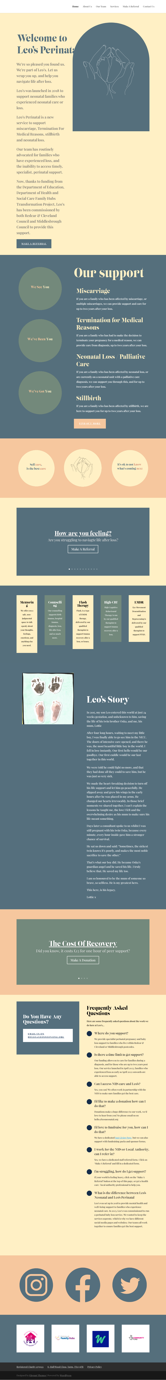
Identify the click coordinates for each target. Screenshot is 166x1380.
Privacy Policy (94, 1366)
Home (75, 6)
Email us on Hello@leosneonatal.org (46, 1035)
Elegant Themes (37, 1375)
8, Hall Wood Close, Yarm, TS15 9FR (65, 1366)
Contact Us (148, 6)
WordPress (65, 1375)
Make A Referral (131, 6)
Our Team (101, 6)
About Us (87, 6)
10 (94, 569)
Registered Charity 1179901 (30, 1366)
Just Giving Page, (123, 1137)
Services (114, 6)
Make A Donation (83, 960)
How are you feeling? (83, 533)
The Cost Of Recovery (83, 943)
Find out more (90, 423)
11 (96, 569)
